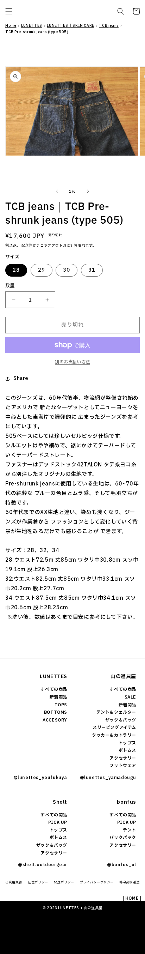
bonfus (126, 802)
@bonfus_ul (121, 865)
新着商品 (58, 697)
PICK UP (57, 822)
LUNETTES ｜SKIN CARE (70, 25)
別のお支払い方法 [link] (72, 362)
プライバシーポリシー (97, 882)
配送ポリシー (64, 882)
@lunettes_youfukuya (40, 777)
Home (10, 25)
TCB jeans (108, 25)
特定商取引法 (129, 882)
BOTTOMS (55, 712)
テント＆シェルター (116, 712)
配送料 (27, 245)
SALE (130, 697)
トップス (127, 743)
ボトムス (127, 750)
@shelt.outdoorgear (42, 865)
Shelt (60, 802)
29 (41, 270)
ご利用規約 (13, 882)
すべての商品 (53, 689)
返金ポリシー (38, 882)
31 (91, 270)
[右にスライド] (88, 191)
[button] (9, 11)
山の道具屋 (123, 676)
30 (66, 270)
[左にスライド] (57, 191)
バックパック (122, 837)
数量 (10, 286)
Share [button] (21, 378)
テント (129, 830)
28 (16, 270)
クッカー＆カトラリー (114, 735)
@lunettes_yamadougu (108, 777)
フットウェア (122, 765)
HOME (132, 898)
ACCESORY (55, 720)
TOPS (61, 705)
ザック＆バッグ (120, 720)
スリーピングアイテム (114, 727)
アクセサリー (122, 758)
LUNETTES (31, 25)
